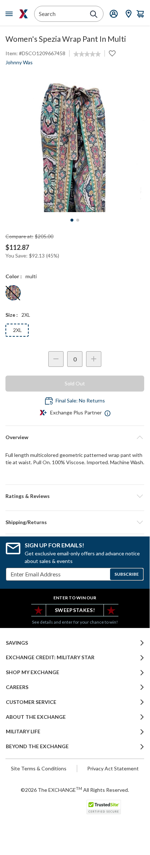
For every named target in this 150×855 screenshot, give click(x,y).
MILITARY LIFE (23, 731)
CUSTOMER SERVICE (31, 702)
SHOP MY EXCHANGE (32, 672)
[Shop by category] (10, 14)
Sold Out (75, 383)
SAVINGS (17, 643)
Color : (13, 276)
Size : (11, 315)
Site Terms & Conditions (38, 768)
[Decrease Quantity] (56, 359)
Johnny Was (19, 62)
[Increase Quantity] (93, 359)
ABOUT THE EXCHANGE (36, 717)
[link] (87, 54)
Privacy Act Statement (113, 768)
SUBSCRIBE (126, 574)
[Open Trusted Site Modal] (103, 807)
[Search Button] (93, 14)
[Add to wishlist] (112, 53)
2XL (17, 330)
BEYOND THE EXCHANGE (37, 746)
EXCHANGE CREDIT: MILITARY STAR (50, 657)
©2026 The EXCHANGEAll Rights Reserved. (75, 789)
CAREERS (17, 687)
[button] (74, 496)
